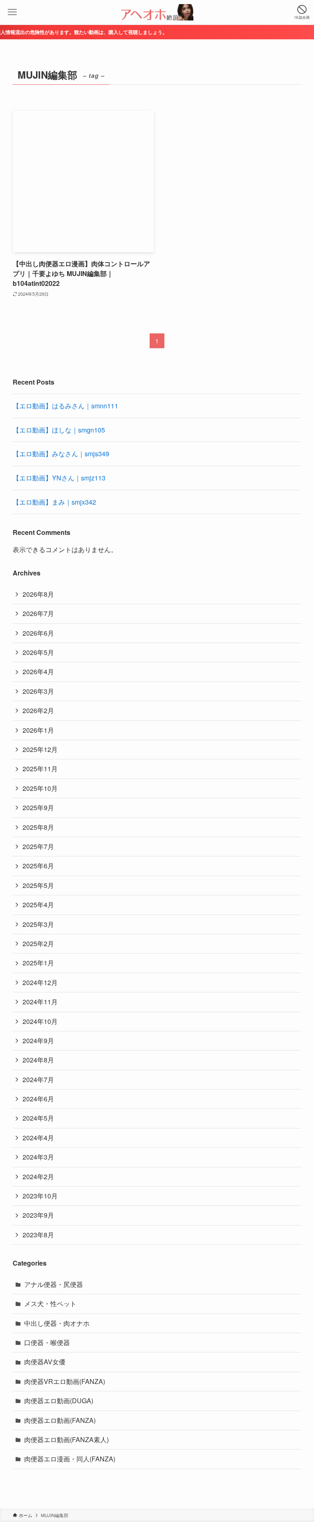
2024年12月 (40, 982)
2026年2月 (38, 710)
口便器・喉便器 (47, 1342)
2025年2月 (38, 943)
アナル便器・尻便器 (53, 1284)
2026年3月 (38, 691)
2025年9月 (38, 807)
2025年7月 (38, 846)
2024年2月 (38, 1176)
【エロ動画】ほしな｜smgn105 (59, 430)
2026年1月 (38, 730)
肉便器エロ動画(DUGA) (58, 1400)
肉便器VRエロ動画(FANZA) (64, 1381)
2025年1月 (38, 962)
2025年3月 (38, 924)
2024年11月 (40, 1001)
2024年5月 (38, 1118)
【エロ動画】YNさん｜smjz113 (59, 477)
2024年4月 (38, 1137)
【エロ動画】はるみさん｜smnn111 (65, 405)
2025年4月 (38, 904)
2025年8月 (38, 827)
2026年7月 (38, 613)
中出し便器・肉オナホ (57, 1323)
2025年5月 (38, 885)
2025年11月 (40, 768)
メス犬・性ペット (50, 1303)
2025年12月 (40, 749)
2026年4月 (38, 671)
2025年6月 (38, 865)
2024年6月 (38, 1098)
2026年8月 (38, 594)
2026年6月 (38, 633)
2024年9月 (38, 1040)
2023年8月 (38, 1234)
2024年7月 (38, 1079)
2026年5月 (38, 652)
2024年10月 (40, 1021)
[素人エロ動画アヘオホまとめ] (157, 12)
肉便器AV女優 (44, 1361)
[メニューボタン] (12, 12)
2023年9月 (38, 1215)
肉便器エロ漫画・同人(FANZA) (69, 1458)
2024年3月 (38, 1157)
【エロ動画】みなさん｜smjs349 (61, 453)
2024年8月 (38, 1059)
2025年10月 (40, 788)
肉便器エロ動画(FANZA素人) (66, 1439)
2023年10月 (40, 1195)
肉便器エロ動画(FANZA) (60, 1420)
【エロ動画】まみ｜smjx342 (54, 502)
